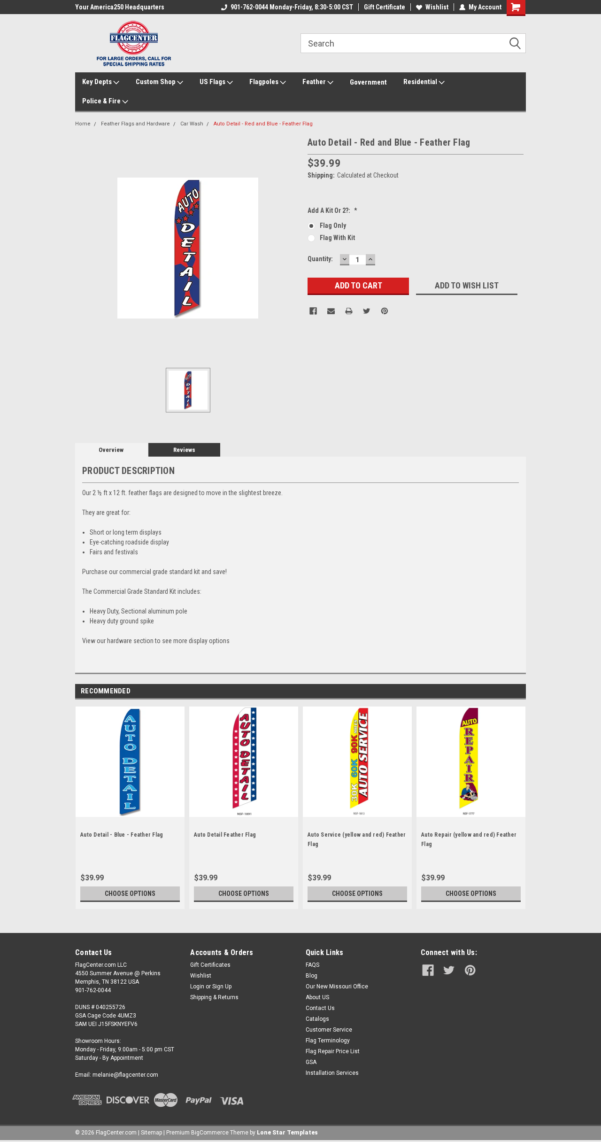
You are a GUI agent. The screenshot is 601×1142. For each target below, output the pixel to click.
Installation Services (332, 1073)
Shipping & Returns (214, 997)
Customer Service (329, 1029)
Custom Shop (156, 82)
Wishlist (436, 7)
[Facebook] (313, 311)
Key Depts (97, 82)
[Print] (349, 311)
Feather (314, 82)
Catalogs (317, 1019)
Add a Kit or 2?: (332, 210)
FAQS (312, 965)
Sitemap (151, 1132)
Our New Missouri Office (337, 986)
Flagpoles (264, 82)
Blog (311, 975)
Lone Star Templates (287, 1132)
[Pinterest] (384, 311)
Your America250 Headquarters (119, 7)
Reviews (184, 449)
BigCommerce (210, 1132)
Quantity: (320, 259)
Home (83, 124)
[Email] (331, 311)
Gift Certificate (384, 7)
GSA (311, 1062)
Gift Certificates (210, 965)
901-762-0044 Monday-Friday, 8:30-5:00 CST (292, 7)
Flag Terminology (328, 1040)
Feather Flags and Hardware (135, 124)
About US (317, 997)
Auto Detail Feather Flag (225, 834)
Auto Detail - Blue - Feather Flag (121, 834)
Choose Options (130, 893)
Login (197, 986)
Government (368, 82)
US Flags (213, 82)
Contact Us (320, 1008)
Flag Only (333, 225)
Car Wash (191, 124)
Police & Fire (102, 101)
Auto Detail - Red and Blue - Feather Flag (263, 124)
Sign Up (221, 986)
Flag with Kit (337, 237)
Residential (421, 82)
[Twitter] (366, 311)
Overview (111, 449)
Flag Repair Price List (333, 1051)
